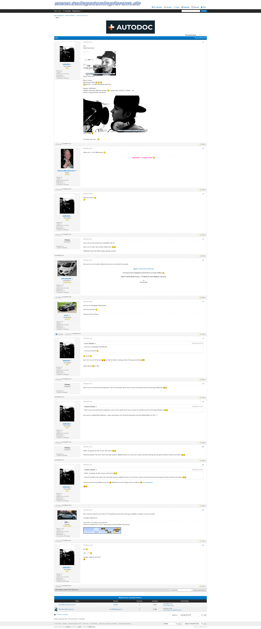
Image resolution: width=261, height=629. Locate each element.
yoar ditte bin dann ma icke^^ (67, 604)
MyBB (79, 626)
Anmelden (68, 11)
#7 (203, 338)
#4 (203, 239)
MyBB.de (68, 626)
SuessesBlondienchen (66, 171)
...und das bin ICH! (81, 15)
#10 (203, 446)
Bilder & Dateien (70, 15)
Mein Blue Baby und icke (66, 609)
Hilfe (204, 7)
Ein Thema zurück (61, 590)
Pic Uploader (158, 7)
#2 (203, 148)
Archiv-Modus (94, 623)
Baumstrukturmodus (200, 37)
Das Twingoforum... (59, 15)
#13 (203, 545)
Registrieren (76, 11)
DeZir (172, 605)
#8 (203, 383)
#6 (203, 301)
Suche (177, 7)
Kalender (196, 7)
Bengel (116, 604)
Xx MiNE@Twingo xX (115, 609)
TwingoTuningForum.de (74, 623)
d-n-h (66, 315)
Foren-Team (58, 623)
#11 (203, 464)
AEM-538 (66, 64)
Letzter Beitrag (166, 605)
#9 (203, 401)
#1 (203, 42)
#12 (203, 510)
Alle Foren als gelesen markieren (108, 623)
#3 (203, 193)
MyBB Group (91, 626)
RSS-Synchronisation (125, 623)
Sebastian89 (66, 278)
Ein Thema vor (73, 590)
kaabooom (149, 482)
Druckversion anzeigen (62, 614)
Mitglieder (186, 7)
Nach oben (86, 623)
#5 (203, 260)
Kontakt (65, 623)
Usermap (168, 7)
